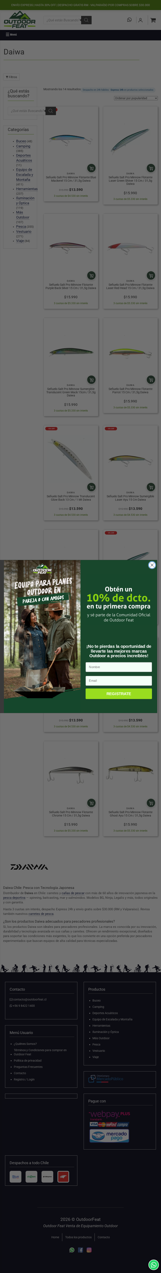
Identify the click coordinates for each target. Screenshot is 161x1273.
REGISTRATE (118, 694)
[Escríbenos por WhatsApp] (153, 1265)
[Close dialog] (152, 565)
